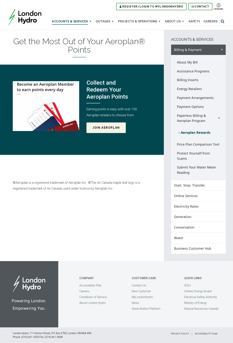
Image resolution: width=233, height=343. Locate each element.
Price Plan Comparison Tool (198, 144)
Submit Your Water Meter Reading (196, 170)
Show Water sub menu (222, 238)
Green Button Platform (146, 308)
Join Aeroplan (106, 127)
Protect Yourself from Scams (193, 156)
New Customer (141, 291)
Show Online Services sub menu (222, 196)
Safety (194, 21)
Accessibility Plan (90, 285)
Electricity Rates (186, 206)
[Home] (25, 17)
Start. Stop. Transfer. (189, 185)
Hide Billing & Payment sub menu (222, 50)
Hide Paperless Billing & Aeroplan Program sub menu (219, 118)
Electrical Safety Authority (200, 297)
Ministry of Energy (195, 303)
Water (178, 238)
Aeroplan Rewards (195, 132)
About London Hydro (92, 303)
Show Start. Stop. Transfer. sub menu (222, 185)
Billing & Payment (188, 49)
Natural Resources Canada (201, 308)
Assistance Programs (193, 71)
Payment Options (190, 106)
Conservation (184, 227)
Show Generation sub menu (222, 217)
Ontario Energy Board (198, 291)
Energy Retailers (189, 89)
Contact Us (139, 285)
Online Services (186, 196)
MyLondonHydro (142, 297)
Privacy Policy (180, 333)
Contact (202, 6)
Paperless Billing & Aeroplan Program (191, 118)
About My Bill (187, 62)
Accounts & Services (70, 21)
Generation (182, 217)
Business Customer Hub (192, 248)
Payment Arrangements (195, 98)
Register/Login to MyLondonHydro (152, 6)
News (135, 303)
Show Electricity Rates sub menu (222, 206)
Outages (103, 21)
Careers (211, 21)
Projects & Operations (137, 21)
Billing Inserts (187, 80)
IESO (187, 285)
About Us (173, 21)
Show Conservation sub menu (222, 227)
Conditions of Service (93, 297)
